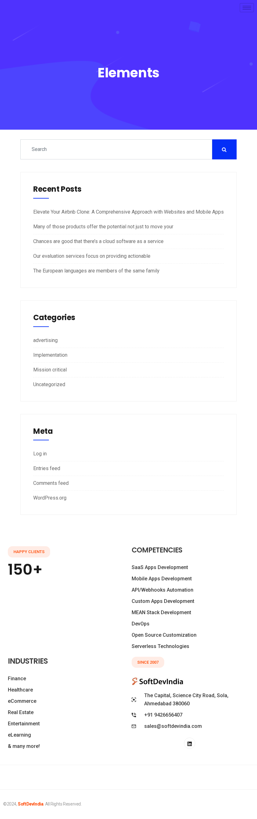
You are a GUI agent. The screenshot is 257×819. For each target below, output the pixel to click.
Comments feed (51, 483)
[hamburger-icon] (247, 7)
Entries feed (46, 468)
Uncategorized (49, 384)
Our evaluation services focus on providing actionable (91, 256)
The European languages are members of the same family (96, 271)
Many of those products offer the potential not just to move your (103, 227)
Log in (40, 454)
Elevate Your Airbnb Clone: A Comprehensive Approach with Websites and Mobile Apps (128, 212)
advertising (45, 340)
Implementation (50, 355)
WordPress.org (49, 498)
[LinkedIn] (189, 743)
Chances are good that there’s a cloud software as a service (98, 241)
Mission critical (50, 370)
